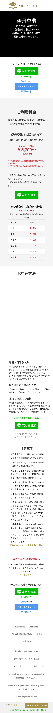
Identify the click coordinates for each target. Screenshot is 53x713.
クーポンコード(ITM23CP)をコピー (36, 705)
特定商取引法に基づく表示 (22, 634)
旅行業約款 (34, 626)
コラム (39, 634)
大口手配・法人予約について (27, 651)
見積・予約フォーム (26, 86)
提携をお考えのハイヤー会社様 (26, 659)
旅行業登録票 (20, 626)
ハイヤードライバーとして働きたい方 (27, 666)
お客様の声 (27, 641)
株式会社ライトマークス (19, 674)
